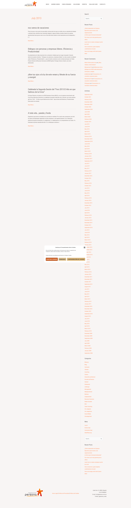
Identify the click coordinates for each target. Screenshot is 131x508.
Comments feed (88, 430)
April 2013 (87, 237)
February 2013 (88, 242)
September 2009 (89, 338)
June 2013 (87, 232)
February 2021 (88, 99)
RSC (86, 404)
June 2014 (87, 210)
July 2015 (87, 188)
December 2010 (88, 306)
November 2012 (88, 249)
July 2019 (87, 124)
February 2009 (88, 348)
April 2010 (87, 326)
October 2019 (88, 121)
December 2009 (88, 333)
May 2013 (87, 235)
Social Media (88, 414)
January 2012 (88, 274)
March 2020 (87, 116)
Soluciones (76, 4)
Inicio (47, 4)
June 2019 (87, 126)
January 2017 (88, 173)
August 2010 (88, 316)
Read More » (31, 40)
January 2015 (88, 200)
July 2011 (87, 289)
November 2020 (88, 104)
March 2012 (87, 269)
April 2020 (87, 114)
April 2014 (87, 212)
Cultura (86, 374)
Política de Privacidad (64, 493)
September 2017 (89, 161)
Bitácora (87, 362)
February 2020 (88, 119)
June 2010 (87, 321)
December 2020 (88, 102)
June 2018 (87, 143)
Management (88, 389)
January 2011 (88, 304)
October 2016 (88, 178)
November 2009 (88, 336)
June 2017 (87, 166)
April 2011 (87, 296)
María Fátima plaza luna (90, 62)
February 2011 (88, 301)
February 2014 (88, 215)
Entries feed (87, 427)
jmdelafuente (88, 74)
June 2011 (87, 291)
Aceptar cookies (52, 259)
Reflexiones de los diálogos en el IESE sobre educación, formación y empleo (93, 69)
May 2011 (87, 294)
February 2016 (88, 183)
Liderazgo (87, 386)
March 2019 (87, 134)
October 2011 (88, 281)
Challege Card (93, 4)
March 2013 (87, 240)
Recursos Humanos (89, 399)
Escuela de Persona (89, 379)
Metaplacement (88, 391)
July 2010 (87, 318)
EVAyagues (87, 83)
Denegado (62, 259)
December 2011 (88, 276)
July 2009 (87, 340)
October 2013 (88, 225)
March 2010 (87, 328)
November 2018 (88, 139)
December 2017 (88, 158)
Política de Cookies (74, 493)
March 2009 (87, 345)
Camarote (87, 367)
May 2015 (87, 193)
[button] (84, 247)
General (86, 382)
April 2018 (87, 148)
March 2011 (87, 299)
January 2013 (88, 244)
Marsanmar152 (88, 67)
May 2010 (87, 323)
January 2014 (88, 217)
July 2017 (87, 163)
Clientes (86, 369)
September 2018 (89, 141)
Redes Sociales (88, 401)
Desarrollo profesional (90, 377)
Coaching (87, 372)
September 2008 (89, 353)
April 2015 (87, 195)
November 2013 (88, 222)
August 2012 (88, 257)
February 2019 (88, 136)
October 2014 (88, 205)
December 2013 (88, 220)
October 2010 (88, 311)
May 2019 (87, 129)
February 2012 (88, 272)
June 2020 (87, 111)
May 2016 (87, 180)
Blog (86, 364)
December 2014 (88, 203)
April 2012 (87, 267)
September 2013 (89, 227)
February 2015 (88, 198)
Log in (86, 425)
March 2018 (87, 151)
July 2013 (87, 230)
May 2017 (87, 168)
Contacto (102, 4)
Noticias (87, 394)
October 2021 (88, 97)
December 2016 (88, 175)
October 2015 (88, 185)
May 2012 (87, 264)
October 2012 (88, 252)
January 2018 (88, 156)
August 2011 (88, 286)
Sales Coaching (88, 406)
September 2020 (89, 109)
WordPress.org (88, 432)
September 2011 (89, 284)
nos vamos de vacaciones (38, 28)
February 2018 (88, 153)
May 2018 (87, 146)
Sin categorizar (88, 411)
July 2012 (87, 259)
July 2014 (87, 208)
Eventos (84, 4)
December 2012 (88, 247)
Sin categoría (88, 409)
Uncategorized (88, 416)
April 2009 (87, 343)
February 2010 (88, 331)
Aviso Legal (55, 493)
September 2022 (89, 94)
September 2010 (89, 313)
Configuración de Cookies (76, 259)
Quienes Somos (55, 4)
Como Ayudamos (66, 4)
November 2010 (88, 308)
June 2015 (87, 190)
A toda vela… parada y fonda (39, 113)
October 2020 (88, 107)
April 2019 (87, 131)
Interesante (87, 384)
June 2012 (87, 262)
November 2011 (88, 279)
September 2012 (89, 254)
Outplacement (88, 396)
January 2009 (88, 350)
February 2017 (88, 171)
